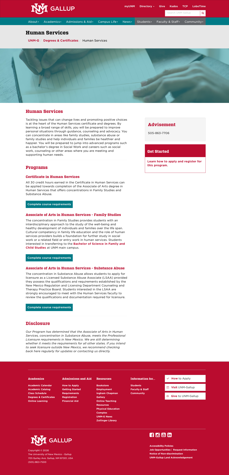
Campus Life (107, 21)
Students (143, 21)
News (127, 21)
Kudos (174, 6)
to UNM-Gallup (184, 396)
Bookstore (102, 385)
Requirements (70, 393)
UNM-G (33, 40)
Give (162, 6)
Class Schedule (37, 393)
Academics (52, 21)
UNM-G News (104, 416)
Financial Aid (70, 401)
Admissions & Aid (79, 21)
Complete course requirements (49, 204)
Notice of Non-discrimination (166, 453)
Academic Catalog (39, 389)
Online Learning (38, 401)
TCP (185, 6)
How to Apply (70, 385)
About (32, 21)
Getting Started (71, 389)
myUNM (129, 6)
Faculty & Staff (167, 21)
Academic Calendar (40, 385)
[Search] (202, 13)
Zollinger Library (106, 420)
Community (193, 21)
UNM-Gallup (182, 387)
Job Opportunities (160, 450)
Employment (104, 389)
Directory (146, 6)
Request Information (185, 450)
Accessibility (161, 446)
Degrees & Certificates (60, 40)
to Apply (181, 378)
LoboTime (199, 6)
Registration (69, 397)
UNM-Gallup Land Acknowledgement (171, 457)
